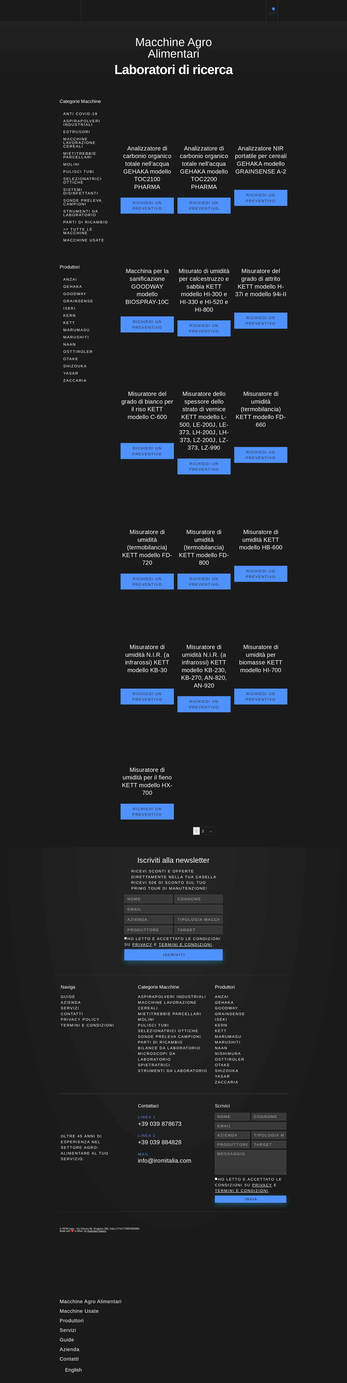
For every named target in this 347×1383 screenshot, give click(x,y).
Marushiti (76, 337)
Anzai (70, 279)
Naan (69, 344)
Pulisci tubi (78, 171)
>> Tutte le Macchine (78, 231)
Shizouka (75, 366)
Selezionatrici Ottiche (82, 180)
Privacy (142, 944)
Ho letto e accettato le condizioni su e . (248, 1185)
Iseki (69, 308)
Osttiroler (78, 351)
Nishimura (228, 1053)
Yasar (70, 373)
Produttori (72, 1320)
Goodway (75, 294)
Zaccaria (75, 380)
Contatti (72, 1014)
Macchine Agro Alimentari (90, 1301)
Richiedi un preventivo (147, 206)
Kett (69, 323)
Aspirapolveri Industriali (81, 123)
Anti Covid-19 (80, 114)
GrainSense (78, 301)
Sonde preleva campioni (82, 202)
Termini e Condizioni (185, 944)
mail (143, 1154)
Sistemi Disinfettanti (80, 191)
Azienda (71, 1002)
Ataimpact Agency (96, 1231)
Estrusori (76, 132)
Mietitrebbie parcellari (79, 155)
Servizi (70, 1008)
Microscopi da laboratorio (156, 1056)
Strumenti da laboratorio (80, 213)
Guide (68, 997)
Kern (69, 315)
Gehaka (72, 286)
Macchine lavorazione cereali (79, 142)
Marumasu (76, 330)
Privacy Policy (80, 1019)
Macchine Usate (83, 240)
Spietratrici (154, 1065)
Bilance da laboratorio (169, 1048)
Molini (71, 164)
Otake (70, 359)
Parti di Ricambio (85, 222)
